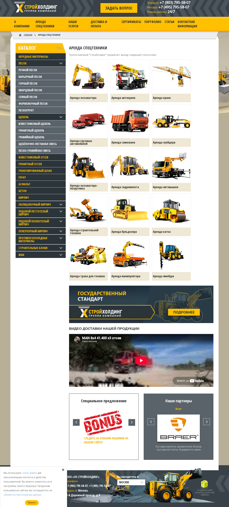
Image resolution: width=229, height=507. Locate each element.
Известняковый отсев (33, 157)
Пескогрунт (26, 110)
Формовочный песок (33, 104)
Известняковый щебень (35, 124)
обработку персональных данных (22, 494)
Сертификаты (131, 22)
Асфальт (24, 184)
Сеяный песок (28, 97)
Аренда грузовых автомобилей (81, 142)
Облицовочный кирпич (35, 204)
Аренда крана (162, 98)
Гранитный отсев (30, 164)
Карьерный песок (30, 77)
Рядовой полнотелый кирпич (34, 222)
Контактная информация (187, 24)
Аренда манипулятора (125, 276)
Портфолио (153, 22)
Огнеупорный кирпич (33, 231)
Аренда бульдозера (124, 232)
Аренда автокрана (123, 98)
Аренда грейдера (164, 142)
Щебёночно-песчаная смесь (38, 144)
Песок (22, 63)
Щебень (24, 117)
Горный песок (28, 83)
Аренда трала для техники (87, 276)
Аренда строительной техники (84, 231)
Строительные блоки (33, 248)
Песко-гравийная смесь (35, 151)
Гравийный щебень (31, 137)
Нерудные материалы (33, 57)
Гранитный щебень (31, 130)
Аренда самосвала (123, 142)
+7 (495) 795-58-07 (173, 7)
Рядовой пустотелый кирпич (33, 212)
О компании (22, 24)
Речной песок (28, 70)
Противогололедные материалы (33, 239)
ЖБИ (21, 255)
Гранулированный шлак (35, 171)
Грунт (22, 177)
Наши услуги (73, 24)
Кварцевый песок (30, 90)
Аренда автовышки (165, 187)
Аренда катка (162, 232)
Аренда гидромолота (125, 187)
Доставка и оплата (99, 24)
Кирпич (24, 198)
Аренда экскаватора (83, 98)
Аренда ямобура (163, 276)
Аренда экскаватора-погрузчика (83, 186)
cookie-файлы (29, 472)
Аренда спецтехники (45, 24)
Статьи (169, 22)
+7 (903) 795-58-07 (175, 3)
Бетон (22, 191)
